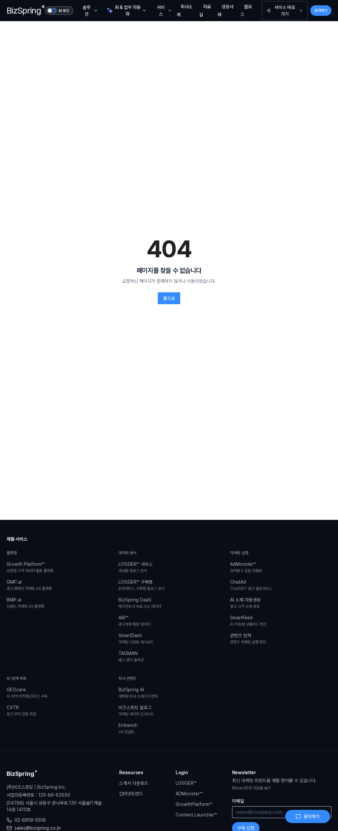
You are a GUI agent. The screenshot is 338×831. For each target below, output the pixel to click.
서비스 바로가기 (284, 11)
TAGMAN (131, 656)
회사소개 (184, 10)
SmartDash (135, 638)
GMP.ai (29, 585)
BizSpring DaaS (139, 603)
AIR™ (134, 621)
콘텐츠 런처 (248, 638)
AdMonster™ (246, 567)
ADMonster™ (189, 793)
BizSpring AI (138, 693)
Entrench (128, 728)
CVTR (21, 710)
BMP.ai (25, 603)
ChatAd (251, 585)
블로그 (246, 10)
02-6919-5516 (30, 820)
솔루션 (86, 11)
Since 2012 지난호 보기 (251, 788)
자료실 (205, 10)
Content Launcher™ (196, 814)
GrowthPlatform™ (194, 804)
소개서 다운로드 (133, 783)
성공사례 (225, 10)
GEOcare (27, 693)
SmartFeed (248, 621)
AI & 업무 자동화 (128, 11)
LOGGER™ (186, 783)
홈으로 (169, 298)
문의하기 (320, 10)
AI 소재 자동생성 (245, 603)
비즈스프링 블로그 (135, 710)
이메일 (238, 801)
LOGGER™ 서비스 (135, 567)
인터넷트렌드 (131, 793)
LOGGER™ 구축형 (141, 585)
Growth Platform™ (30, 567)
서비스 (161, 11)
